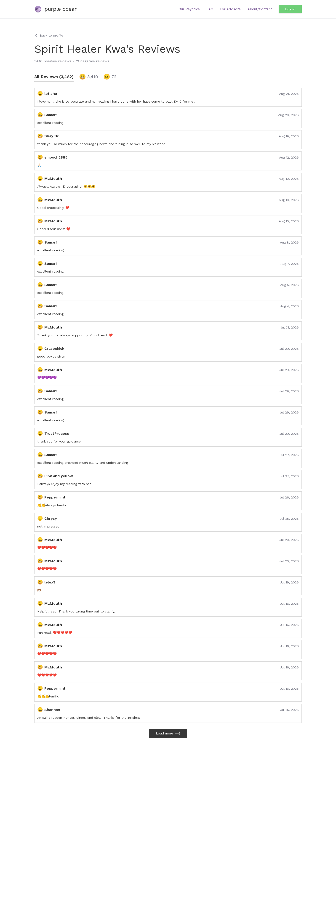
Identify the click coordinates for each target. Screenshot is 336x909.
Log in (290, 9)
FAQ (210, 9)
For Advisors (230, 9)
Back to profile (51, 35)
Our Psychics (189, 9)
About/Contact (260, 9)
